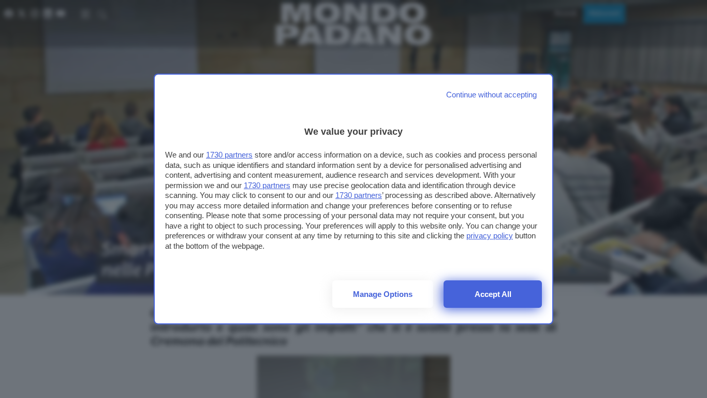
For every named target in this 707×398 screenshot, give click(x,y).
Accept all (493, 294)
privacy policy (489, 235)
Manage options (383, 294)
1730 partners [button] (229, 154)
